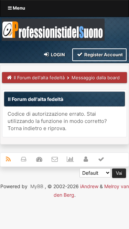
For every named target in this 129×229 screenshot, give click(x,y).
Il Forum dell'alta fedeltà (39, 77)
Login (57, 54)
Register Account (103, 54)
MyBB (36, 186)
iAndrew (89, 186)
